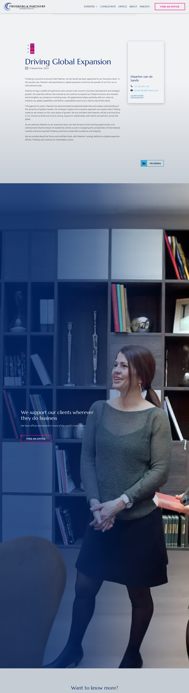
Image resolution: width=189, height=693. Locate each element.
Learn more (136, 96)
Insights (145, 6)
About (133, 6)
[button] (91, 6)
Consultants (108, 6)
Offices (122, 6)
